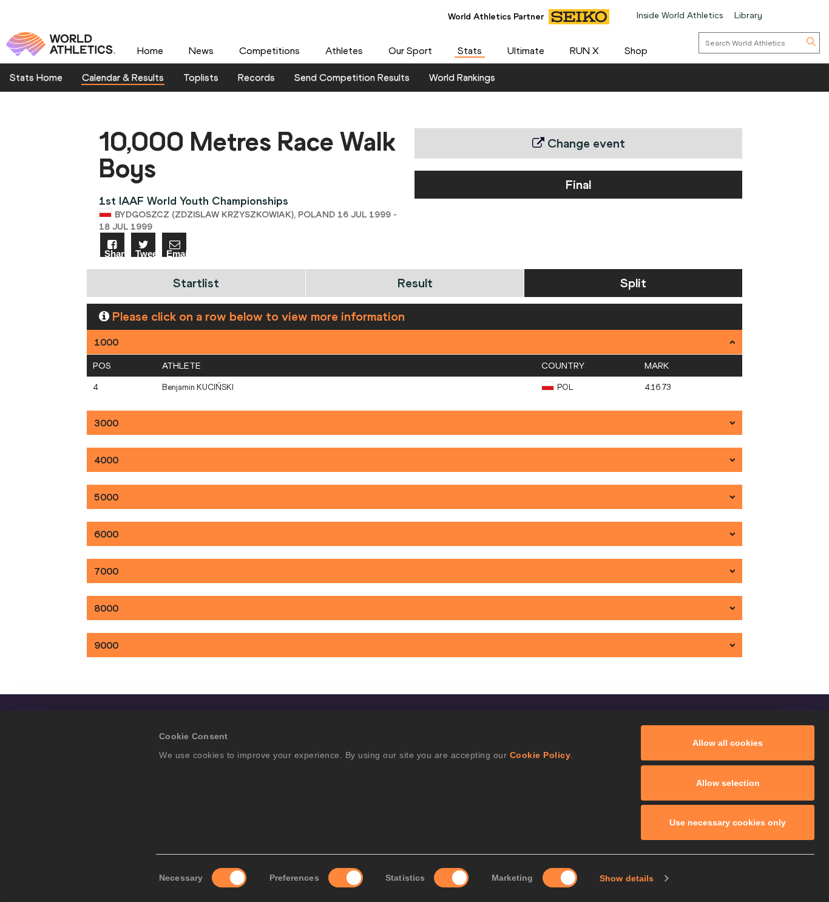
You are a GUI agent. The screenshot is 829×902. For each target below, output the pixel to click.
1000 (106, 342)
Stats (470, 50)
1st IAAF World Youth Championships (193, 201)
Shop (636, 50)
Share (114, 253)
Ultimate (525, 50)
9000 (106, 645)
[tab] (414, 342)
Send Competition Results (352, 77)
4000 (106, 460)
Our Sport (410, 50)
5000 (106, 497)
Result (415, 282)
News (201, 50)
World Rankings (462, 77)
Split (633, 282)
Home (150, 50)
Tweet (145, 253)
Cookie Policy (540, 755)
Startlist (196, 282)
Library (748, 15)
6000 (106, 534)
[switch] (345, 877)
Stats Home (36, 77)
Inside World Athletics (680, 15)
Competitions (269, 50)
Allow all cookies (727, 743)
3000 (106, 423)
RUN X (584, 50)
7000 (106, 571)
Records (256, 77)
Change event (584, 143)
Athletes (344, 50)
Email (176, 253)
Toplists (200, 77)
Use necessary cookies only (727, 822)
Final (578, 184)
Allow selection (728, 783)
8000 (106, 608)
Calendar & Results (123, 77)
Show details (627, 878)
